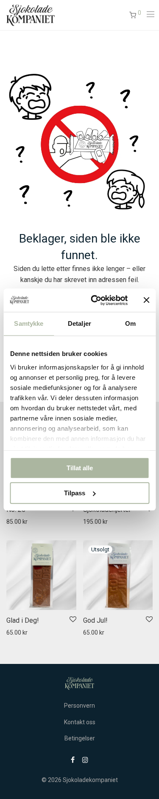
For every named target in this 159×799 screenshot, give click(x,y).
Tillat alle (80, 467)
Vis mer (64, 522)
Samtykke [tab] (28, 323)
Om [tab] (130, 323)
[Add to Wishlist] (72, 619)
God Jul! (95, 620)
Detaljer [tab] (79, 323)
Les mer (89, 633)
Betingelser (79, 738)
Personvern (79, 705)
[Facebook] (73, 759)
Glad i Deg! (22, 620)
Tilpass (74, 493)
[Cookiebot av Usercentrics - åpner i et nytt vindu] (95, 300)
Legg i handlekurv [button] (25, 522)
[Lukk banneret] (146, 300)
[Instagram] (85, 759)
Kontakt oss (79, 722)
